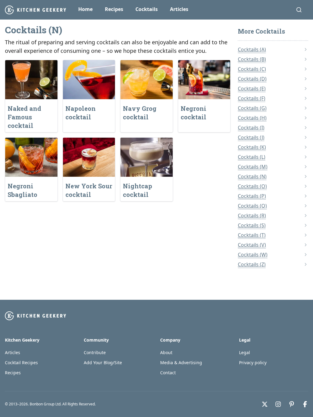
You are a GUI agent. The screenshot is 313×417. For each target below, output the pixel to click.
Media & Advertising (181, 362)
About (166, 352)
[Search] (298, 9)
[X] (265, 404)
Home (85, 9)
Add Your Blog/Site (103, 362)
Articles (179, 9)
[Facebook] (305, 404)
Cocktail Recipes (21, 362)
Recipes (114, 9)
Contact (168, 372)
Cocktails (146, 9)
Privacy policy (253, 362)
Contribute (95, 352)
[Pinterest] (292, 404)
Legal (244, 352)
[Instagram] (278, 404)
